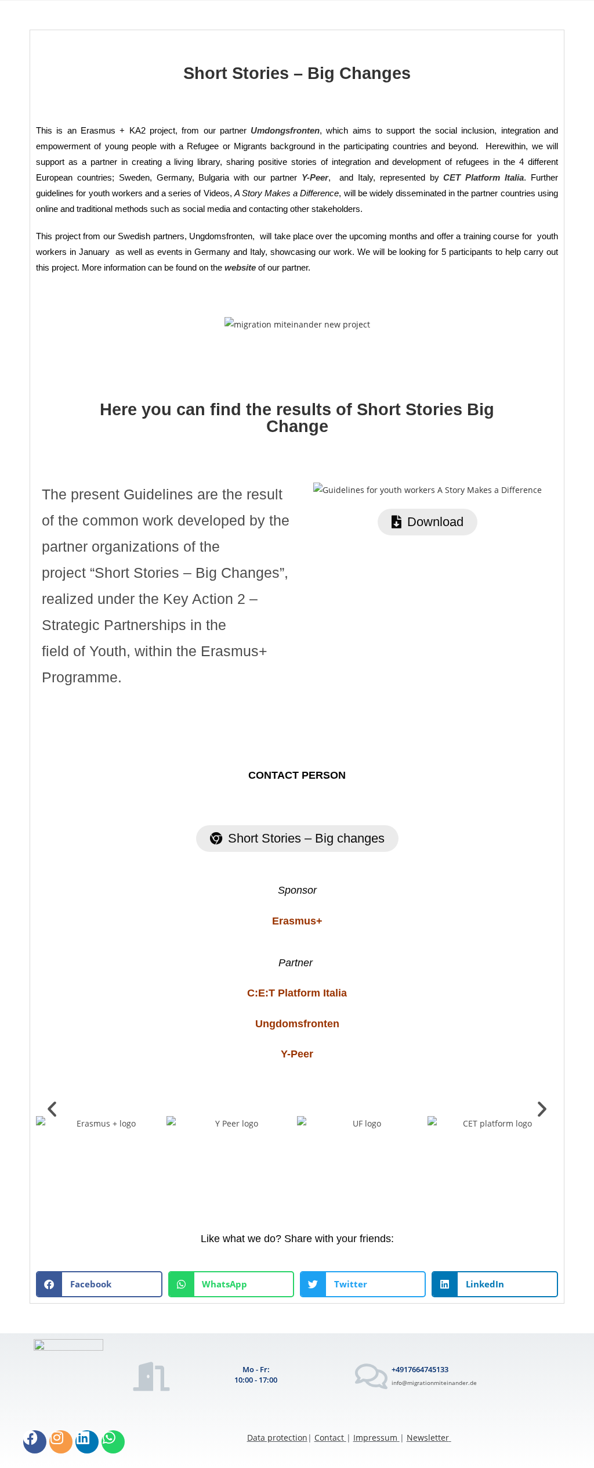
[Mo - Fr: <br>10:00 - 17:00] (151, 1376)
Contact (329, 1437)
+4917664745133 (420, 1369)
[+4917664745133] (371, 1376)
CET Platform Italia (483, 177)
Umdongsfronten (285, 130)
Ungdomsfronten (297, 1024)
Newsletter (428, 1437)
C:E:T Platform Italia (297, 993)
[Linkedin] (87, 1441)
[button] (52, 1109)
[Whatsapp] (113, 1441)
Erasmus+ (297, 921)
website (240, 267)
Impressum (375, 1437)
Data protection (277, 1437)
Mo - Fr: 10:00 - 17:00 (255, 1374)
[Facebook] (34, 1441)
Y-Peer (315, 177)
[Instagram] (61, 1441)
